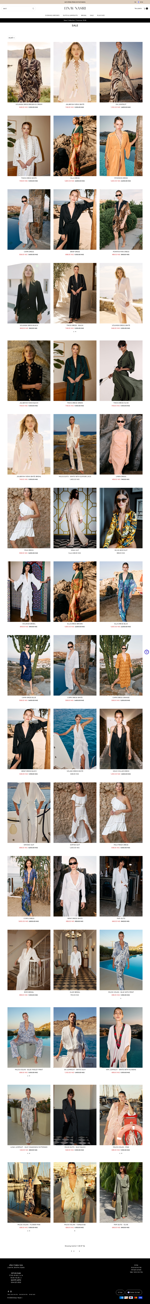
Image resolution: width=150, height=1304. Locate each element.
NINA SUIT (75, 550)
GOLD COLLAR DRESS (121, 771)
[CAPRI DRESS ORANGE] (121, 665)
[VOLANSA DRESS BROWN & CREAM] (28, 72)
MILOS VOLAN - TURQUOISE (75, 1225)
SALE (92, 15)
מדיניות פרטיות (136, 1267)
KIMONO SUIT (29, 845)
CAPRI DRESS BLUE (29, 697)
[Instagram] (11, 1291)
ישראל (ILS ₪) (135, 1292)
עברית (120, 1292)
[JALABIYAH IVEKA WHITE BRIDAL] (28, 444)
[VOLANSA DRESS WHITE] (121, 293)
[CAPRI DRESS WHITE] (74, 665)
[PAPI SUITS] (121, 886)
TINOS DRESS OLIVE (121, 403)
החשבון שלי (138, 8)
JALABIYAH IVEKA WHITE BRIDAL (29, 476)
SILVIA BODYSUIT (121, 550)
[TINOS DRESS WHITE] (28, 146)
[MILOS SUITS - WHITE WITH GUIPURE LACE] (74, 444)
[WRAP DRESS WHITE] (74, 886)
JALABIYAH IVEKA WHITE (75, 104)
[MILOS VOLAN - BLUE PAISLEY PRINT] (28, 1037)
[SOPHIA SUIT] (74, 812)
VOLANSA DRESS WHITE (121, 325)
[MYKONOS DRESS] (121, 146)
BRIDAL (84, 15)
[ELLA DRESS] (74, 146)
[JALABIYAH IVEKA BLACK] (28, 370)
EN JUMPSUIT (121, 104)
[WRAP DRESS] (74, 219)
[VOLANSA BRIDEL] (28, 591)
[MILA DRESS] (28, 518)
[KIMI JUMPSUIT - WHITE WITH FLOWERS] (121, 1037)
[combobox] (19, 8)
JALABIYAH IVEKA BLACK (29, 403)
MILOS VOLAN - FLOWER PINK (29, 1225)
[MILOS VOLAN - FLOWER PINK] (28, 1192)
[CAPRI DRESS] (28, 219)
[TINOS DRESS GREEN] (74, 370)
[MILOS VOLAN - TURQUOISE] (74, 1192)
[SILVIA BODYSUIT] (121, 518)
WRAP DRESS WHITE (75, 918)
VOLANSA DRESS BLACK (29, 325)
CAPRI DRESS (29, 252)
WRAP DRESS (75, 252)
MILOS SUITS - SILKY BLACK (75, 1147)
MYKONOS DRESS (121, 178)
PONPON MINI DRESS (121, 252)
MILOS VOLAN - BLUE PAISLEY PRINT (29, 1070)
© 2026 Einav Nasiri (14, 1298)
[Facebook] (8, 1291)
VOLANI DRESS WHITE (75, 771)
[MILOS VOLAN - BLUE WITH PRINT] (121, 960)
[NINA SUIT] (74, 518)
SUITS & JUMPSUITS (70, 15)
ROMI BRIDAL (29, 992)
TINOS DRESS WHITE (29, 178)
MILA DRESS (28, 550)
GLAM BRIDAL (75, 992)
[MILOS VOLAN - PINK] (121, 1115)
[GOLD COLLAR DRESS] (121, 739)
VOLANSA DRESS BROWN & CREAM (29, 104)
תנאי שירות (32, 1294)
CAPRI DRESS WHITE (75, 697)
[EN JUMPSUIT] (121, 72)
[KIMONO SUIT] (28, 812)
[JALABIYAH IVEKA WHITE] (74, 72)
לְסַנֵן (11, 38)
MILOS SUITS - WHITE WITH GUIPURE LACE (75, 476)
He (135, 2)
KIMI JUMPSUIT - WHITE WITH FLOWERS (121, 1070)
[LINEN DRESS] (121, 444)
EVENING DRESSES (52, 15)
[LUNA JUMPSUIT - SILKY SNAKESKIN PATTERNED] (28, 1115)
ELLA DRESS (75, 178)
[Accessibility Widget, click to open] (146, 652)
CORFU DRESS (29, 918)
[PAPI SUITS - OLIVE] (121, 1192)
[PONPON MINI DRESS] (121, 219)
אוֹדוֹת (136, 1265)
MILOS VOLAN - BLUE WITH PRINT (121, 992)
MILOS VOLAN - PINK (121, 1147)
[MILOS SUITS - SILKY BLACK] (74, 1115)
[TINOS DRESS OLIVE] (121, 370)
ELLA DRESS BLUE (121, 624)
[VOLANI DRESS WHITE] (74, 739)
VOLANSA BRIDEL (29, 624)
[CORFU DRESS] (28, 886)
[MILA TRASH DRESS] (121, 812)
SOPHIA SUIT (75, 845)
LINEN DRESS (121, 476)
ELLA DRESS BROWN (75, 624)
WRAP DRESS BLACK (29, 771)
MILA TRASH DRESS (121, 845)
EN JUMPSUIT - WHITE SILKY (75, 1070)
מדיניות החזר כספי (136, 1272)
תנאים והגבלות (136, 1270)
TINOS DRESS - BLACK (75, 325)
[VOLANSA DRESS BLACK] (28, 293)
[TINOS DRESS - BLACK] (74, 293)
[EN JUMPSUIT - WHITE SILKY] (74, 1037)
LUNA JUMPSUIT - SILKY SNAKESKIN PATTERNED (29, 1147)
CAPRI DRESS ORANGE (121, 697)
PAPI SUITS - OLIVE (121, 1225)
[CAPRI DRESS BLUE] (28, 665)
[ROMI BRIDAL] (28, 960)
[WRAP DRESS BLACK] (28, 739)
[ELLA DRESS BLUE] (121, 591)
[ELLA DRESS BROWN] (74, 591)
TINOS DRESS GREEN (75, 403)
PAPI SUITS (121, 918)
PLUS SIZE (101, 15)
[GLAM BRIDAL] (74, 960)
